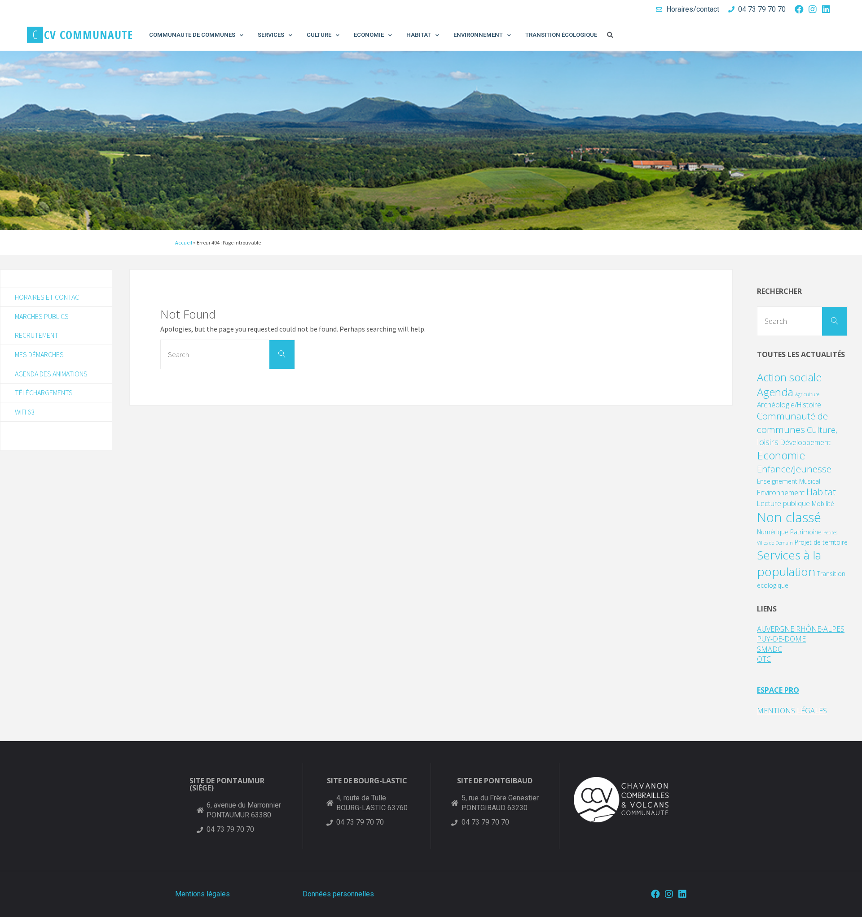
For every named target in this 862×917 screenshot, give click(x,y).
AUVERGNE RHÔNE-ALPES (800, 629)
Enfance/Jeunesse (794, 469)
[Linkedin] (826, 9)
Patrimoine (806, 532)
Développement (805, 442)
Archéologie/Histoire (789, 405)
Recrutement (36, 335)
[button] (610, 35)
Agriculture (807, 394)
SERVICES (271, 34)
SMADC (769, 649)
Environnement (781, 493)
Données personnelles (338, 894)
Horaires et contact (49, 297)
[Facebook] (799, 9)
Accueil (183, 242)
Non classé (789, 517)
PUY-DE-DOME (781, 639)
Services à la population (789, 563)
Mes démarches (39, 354)
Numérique (772, 532)
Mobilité (823, 503)
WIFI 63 (25, 411)
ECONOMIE (369, 34)
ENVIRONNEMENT (478, 34)
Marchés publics (42, 316)
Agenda (775, 391)
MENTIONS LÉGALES (792, 711)
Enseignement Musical (788, 481)
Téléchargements (44, 392)
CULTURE (319, 34)
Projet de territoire (821, 542)
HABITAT (418, 34)
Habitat (821, 492)
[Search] (282, 354)
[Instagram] (812, 9)
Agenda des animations (51, 373)
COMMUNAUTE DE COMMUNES (192, 34)
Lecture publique (783, 503)
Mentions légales (202, 894)
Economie (781, 455)
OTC (764, 659)
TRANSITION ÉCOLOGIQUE (561, 34)
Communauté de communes (792, 422)
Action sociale (789, 377)
